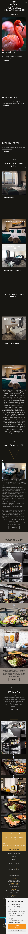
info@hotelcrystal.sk (14, 869)
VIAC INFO (7, 60)
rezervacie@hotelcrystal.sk (14, 871)
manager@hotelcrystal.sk (14, 881)
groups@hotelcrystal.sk (14, 875)
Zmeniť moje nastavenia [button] (16, 930)
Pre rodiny (18, 170)
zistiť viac (14, 15)
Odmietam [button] (16, 928)
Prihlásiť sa (14, 849)
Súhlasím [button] (17, 925)
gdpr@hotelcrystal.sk (14, 880)
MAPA (14, 860)
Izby (8, 170)
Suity (13, 170)
